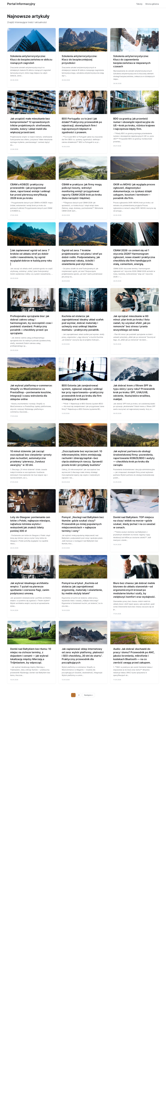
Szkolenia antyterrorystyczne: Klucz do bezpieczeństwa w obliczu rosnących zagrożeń (31, 59)
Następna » (88, 695)
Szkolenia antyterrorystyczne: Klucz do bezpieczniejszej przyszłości (79, 59)
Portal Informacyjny (21, 4)
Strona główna (152, 4)
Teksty (139, 4)
